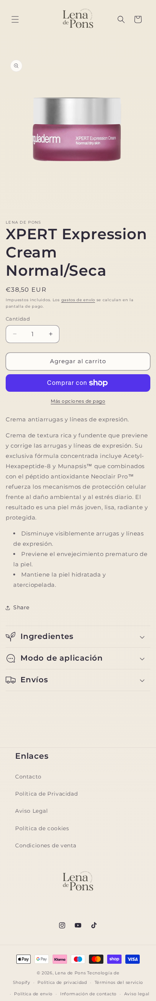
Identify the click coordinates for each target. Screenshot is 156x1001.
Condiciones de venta (45, 845)
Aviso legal (137, 993)
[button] (15, 19)
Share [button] (21, 607)
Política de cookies (42, 828)
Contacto (28, 776)
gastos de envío (78, 299)
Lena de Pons (70, 973)
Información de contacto (88, 993)
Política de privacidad (62, 982)
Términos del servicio (119, 982)
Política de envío (33, 993)
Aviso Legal (31, 810)
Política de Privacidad (46, 793)
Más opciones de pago (78, 401)
